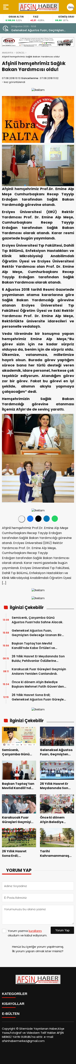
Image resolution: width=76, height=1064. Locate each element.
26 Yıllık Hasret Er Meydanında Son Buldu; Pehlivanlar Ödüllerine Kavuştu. (38, 658)
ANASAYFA (7, 52)
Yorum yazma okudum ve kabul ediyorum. (27, 933)
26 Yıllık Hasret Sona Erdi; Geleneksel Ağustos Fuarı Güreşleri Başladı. (39, 697)
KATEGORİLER (14, 994)
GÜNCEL (20, 52)
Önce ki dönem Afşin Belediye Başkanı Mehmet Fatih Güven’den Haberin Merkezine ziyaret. (38, 684)
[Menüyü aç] (6, 7)
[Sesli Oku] (21, 519)
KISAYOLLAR (13, 1004)
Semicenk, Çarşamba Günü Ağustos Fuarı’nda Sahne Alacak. (37, 620)
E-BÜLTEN (10, 1014)
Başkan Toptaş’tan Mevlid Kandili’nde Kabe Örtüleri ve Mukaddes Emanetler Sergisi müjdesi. (34, 645)
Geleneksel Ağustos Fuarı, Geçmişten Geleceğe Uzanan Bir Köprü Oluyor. (37, 30)
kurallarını (35, 931)
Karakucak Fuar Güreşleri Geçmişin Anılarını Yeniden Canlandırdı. (39, 671)
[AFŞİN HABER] (39, 7)
